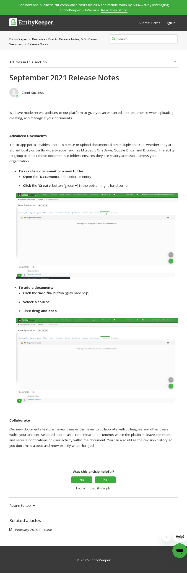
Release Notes (38, 44)
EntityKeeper (18, 39)
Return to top (20, 505)
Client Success (33, 92)
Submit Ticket (149, 22)
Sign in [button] (170, 22)
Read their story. (114, 10)
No (105, 480)
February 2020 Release (33, 529)
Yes (81, 480)
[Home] (31, 23)
